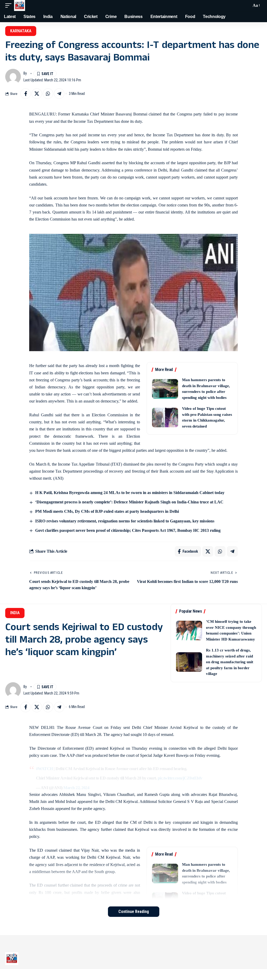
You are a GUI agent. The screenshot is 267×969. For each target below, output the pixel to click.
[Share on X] (37, 93)
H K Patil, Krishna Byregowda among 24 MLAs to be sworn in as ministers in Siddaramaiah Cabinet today (129, 492)
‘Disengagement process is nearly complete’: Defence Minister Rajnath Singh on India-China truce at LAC (129, 502)
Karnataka (20, 30)
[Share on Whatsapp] (48, 93)
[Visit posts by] (13, 76)
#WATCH (44, 768)
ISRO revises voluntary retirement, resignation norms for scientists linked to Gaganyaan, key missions (124, 521)
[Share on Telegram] (59, 93)
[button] (9, 5)
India (15, 612)
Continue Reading (133, 911)
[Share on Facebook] (25, 93)
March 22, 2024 (76, 787)
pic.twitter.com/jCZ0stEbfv (180, 778)
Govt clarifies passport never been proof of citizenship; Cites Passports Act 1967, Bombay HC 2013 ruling (128, 530)
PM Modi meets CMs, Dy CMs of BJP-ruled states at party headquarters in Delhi (107, 511)
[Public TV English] (19, 5)
